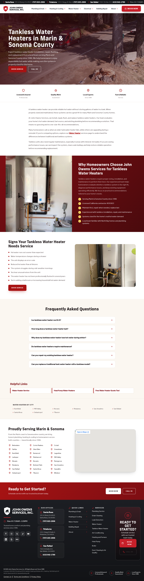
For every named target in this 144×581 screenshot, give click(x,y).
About (113, 9)
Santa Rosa (18, 412)
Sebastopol (38, 412)
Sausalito (57, 469)
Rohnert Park (37, 465)
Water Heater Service (20, 390)
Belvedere (15, 445)
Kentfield (17, 409)
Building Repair (102, 9)
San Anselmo (98, 409)
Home (10, 26)
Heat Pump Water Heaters (64, 390)
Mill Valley (37, 409)
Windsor (57, 473)
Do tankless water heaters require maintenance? (51, 346)
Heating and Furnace (99, 537)
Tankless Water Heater (100, 529)
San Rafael (117, 409)
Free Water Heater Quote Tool (107, 390)
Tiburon (57, 412)
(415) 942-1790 (119, 2)
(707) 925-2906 (38, 2)
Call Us (34, 69)
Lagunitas (57, 453)
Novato (57, 409)
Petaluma (77, 409)
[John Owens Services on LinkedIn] (6, 539)
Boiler (94, 546)
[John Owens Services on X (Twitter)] (17, 534)
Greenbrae (58, 449)
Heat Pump (96, 541)
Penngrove (58, 461)
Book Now (113, 491)
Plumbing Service (98, 511)
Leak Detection (97, 520)
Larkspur (15, 457)
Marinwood (37, 457)
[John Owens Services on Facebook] (6, 534)
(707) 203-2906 (79, 2)
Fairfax (14, 449)
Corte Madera (38, 445)
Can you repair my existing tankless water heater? (52, 355)
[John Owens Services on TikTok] (22, 534)
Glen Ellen (36, 449)
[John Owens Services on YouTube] (28, 534)
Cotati (56, 445)
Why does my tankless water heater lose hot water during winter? (58, 338)
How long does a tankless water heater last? (49, 329)
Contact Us (7, 577)
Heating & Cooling (56, 9)
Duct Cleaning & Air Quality (99, 551)
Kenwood (36, 453)
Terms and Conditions (21, 577)
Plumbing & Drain (38, 9)
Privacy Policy (36, 577)
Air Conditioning (98, 533)
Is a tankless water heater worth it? (46, 320)
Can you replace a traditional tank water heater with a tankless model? (60, 364)
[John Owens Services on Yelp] (11, 539)
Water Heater (74, 9)
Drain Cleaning (97, 516)
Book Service (17, 69)
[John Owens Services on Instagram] (11, 534)
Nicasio (14, 461)
